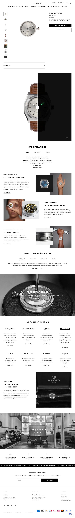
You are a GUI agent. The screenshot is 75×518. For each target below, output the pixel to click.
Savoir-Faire (41, 6)
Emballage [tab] (44, 258)
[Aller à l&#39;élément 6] (6, 40)
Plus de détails (7, 192)
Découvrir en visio (60, 25)
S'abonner (49, 480)
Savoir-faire (37, 298)
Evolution (64, 6)
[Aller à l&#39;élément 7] (6, 46)
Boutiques (56, 6)
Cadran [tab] (48, 152)
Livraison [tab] (22, 258)
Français (61, 2)
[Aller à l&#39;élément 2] (6, 19)
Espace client (63, 494)
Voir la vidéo (10, 365)
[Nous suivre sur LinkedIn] (12, 505)
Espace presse (64, 496)
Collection (19, 6)
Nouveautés (11, 6)
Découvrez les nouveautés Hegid (49, 465)
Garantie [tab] (33, 258)
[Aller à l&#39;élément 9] (6, 56)
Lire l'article (10, 345)
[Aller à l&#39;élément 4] (6, 30)
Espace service (64, 497)
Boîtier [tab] (27, 152)
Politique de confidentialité (66, 500)
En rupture (60, 30)
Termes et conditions (65, 499)
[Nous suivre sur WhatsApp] (15, 505)
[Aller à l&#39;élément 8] (6, 51)
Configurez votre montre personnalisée (22, 465)
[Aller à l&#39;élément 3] (6, 25)
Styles (26, 6)
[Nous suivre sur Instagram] (4, 505)
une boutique (53, 20)
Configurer (33, 6)
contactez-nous (63, 20)
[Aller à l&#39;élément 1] (6, 14)
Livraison (41, 268)
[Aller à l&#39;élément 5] (6, 35)
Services (49, 6)
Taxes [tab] (54, 258)
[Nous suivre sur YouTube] (8, 505)
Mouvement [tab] (37, 152)
